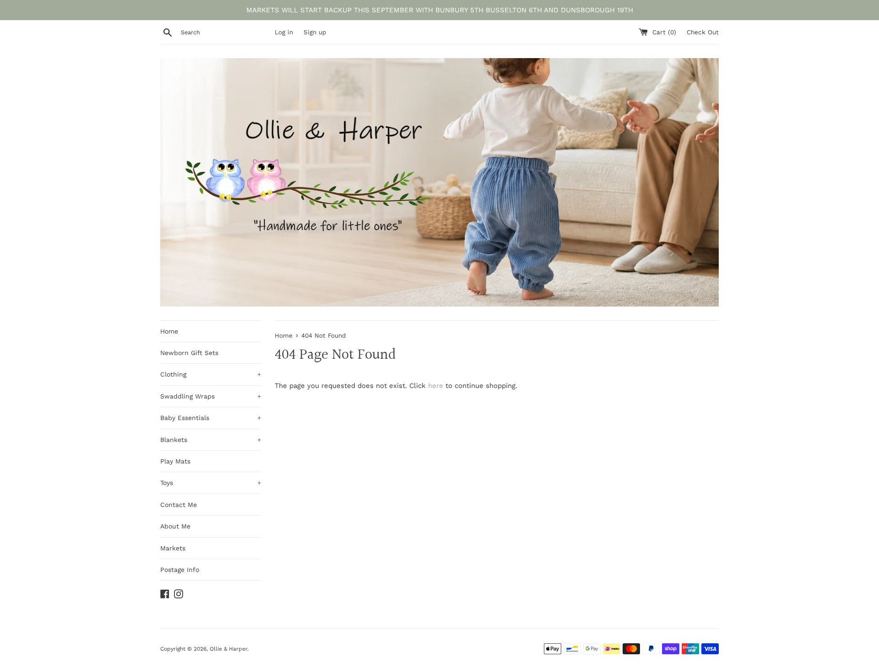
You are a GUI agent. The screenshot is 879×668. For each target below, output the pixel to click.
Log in (284, 32)
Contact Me (178, 504)
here (435, 386)
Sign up (315, 32)
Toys (210, 482)
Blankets (210, 439)
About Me (175, 526)
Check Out (703, 32)
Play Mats (175, 461)
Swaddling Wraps (210, 396)
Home (169, 331)
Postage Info (179, 569)
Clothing (210, 374)
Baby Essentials (210, 417)
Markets (172, 548)
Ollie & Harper (228, 649)
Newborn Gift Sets (189, 352)
